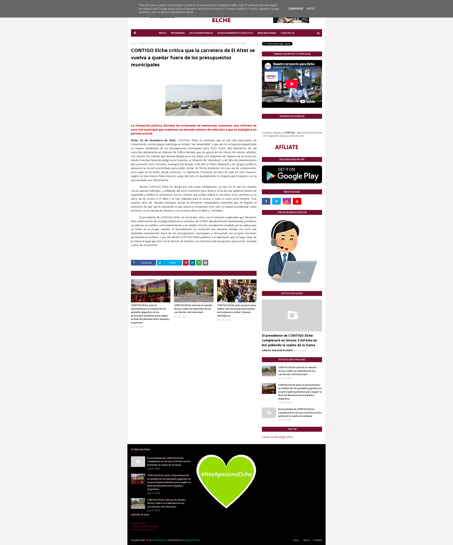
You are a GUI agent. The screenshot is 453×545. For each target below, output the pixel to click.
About (306, 540)
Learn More (295, 8)
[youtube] (297, 201)
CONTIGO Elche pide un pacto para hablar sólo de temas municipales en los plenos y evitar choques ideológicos (236, 310)
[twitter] (276, 201)
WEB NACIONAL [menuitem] (266, 33)
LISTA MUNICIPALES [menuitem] (201, 33)
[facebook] (266, 201)
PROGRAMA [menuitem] (178, 33)
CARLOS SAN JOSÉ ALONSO (277, 350)
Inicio (133, 43)
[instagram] (287, 201)
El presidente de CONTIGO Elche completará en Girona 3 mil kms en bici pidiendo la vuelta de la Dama (289, 340)
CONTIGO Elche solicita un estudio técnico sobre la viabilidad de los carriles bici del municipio (193, 309)
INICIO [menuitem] (162, 33)
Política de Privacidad (145, 526)
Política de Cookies (143, 529)
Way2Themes (158, 540)
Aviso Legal (139, 523)
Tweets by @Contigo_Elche (277, 437)
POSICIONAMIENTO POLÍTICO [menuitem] (235, 33)
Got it (311, 8)
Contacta (317, 540)
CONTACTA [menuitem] (287, 33)
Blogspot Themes (191, 540)
